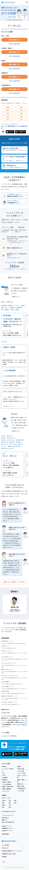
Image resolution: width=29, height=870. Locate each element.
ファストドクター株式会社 (9, 736)
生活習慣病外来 (21, 788)
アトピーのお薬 (21, 773)
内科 (3, 773)
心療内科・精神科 (6, 782)
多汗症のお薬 (20, 769)
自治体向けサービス (7, 830)
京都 (8, 119)
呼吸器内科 (5, 780)
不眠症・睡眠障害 (6, 789)
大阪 (8, 116)
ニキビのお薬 (20, 771)
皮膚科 (19, 766)
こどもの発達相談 (6, 784)
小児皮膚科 (5, 777)
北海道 (7, 107)
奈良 (21, 119)
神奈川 (7, 110)
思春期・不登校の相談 (7, 786)
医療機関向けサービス (7, 828)
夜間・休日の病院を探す (8, 822)
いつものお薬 (20, 791)
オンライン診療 (6, 763)
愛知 (21, 113)
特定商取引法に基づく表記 (8, 854)
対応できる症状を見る (14, 43)
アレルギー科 (5, 791)
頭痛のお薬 (20, 784)
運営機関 (4, 856)
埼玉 (21, 110)
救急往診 (4, 795)
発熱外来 (4, 766)
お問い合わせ (5, 848)
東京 (21, 107)
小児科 (3, 775)
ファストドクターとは (7, 815)
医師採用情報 (5, 834)
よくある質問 (5, 845)
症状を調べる (5, 817)
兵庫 (21, 116)
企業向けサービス (6, 826)
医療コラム (5, 820)
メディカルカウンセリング (8, 811)
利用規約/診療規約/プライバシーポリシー (12, 851)
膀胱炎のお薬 (20, 786)
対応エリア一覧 (6, 798)
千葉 (8, 113)
